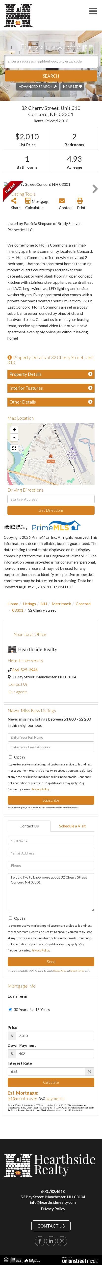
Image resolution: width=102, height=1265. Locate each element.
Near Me (70, 86)
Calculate (51, 1082)
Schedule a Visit (72, 825)
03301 (17, 610)
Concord (83, 603)
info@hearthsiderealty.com (53, 1202)
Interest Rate (20, 1063)
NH (44, 603)
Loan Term (17, 996)
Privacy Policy (40, 789)
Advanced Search (35, 86)
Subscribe (51, 800)
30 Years (20, 1009)
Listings (29, 603)
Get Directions (51, 510)
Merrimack (61, 603)
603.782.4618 (53, 1191)
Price (12, 1027)
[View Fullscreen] (14, 448)
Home (12, 603)
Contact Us (17, 684)
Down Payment (22, 1045)
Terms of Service (77, 971)
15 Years (42, 1009)
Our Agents (17, 691)
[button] (51, 75)
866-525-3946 (25, 669)
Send (51, 961)
